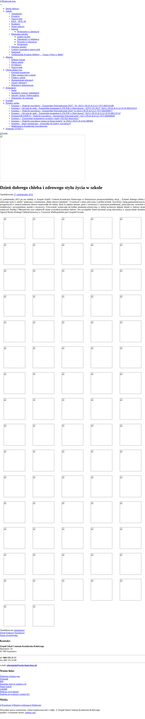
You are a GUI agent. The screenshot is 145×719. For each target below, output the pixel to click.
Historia (9, 57)
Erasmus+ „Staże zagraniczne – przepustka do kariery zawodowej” (41, 123)
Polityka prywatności (9, 691)
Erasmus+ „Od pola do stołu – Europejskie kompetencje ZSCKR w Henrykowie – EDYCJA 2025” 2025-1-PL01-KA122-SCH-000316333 (74, 108)
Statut (13, 90)
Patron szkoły (17, 62)
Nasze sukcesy (17, 26)
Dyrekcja (15, 16)
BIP (2, 681)
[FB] (5, 705)
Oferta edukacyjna (14, 70)
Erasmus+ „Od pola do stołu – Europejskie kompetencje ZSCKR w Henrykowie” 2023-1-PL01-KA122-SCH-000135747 (66, 113)
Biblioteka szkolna (19, 34)
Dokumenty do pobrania (22, 98)
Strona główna (12, 8)
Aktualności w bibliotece (28, 39)
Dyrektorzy (16, 65)
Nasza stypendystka (9, 635)
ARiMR (3, 689)
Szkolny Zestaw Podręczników (25, 95)
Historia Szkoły (18, 59)
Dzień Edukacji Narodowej (12, 633)
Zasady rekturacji (19, 82)
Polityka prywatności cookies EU (15, 694)
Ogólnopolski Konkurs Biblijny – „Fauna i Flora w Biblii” (37, 54)
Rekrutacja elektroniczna (22, 85)
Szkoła (9, 11)
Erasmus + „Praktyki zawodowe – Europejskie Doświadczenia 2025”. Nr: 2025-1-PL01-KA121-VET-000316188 (62, 105)
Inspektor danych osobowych (13, 684)
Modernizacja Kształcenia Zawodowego (29, 126)
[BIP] (26, 705)
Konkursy (15, 24)
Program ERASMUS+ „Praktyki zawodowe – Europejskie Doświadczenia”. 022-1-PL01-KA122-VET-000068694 (63, 116)
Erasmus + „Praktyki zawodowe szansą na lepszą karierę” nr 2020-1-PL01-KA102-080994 (52, 121)
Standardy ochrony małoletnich (25, 93)
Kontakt (9, 100)
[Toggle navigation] (1, 4)
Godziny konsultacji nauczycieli (25, 49)
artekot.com (30, 712)
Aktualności (16, 13)
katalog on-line (23, 36)
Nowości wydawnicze (27, 42)
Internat (14, 29)
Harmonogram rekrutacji (22, 80)
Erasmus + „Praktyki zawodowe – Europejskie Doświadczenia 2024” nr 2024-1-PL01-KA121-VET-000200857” (62, 111)
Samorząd (15, 52)
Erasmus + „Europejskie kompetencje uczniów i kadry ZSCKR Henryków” (45, 118)
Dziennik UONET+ (15, 128)
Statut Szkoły (6, 686)
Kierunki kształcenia (20, 72)
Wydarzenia (22, 44)
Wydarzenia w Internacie (28, 31)
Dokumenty (11, 88)
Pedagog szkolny (19, 47)
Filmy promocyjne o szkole (23, 75)
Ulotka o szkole (18, 77)
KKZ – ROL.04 (18, 21)
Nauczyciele (16, 19)
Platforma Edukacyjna (10, 676)
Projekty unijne (12, 103)
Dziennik (4, 679)
